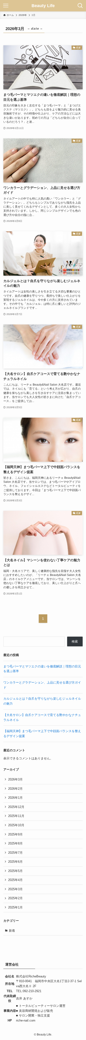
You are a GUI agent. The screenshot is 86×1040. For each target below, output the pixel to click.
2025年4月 (15, 880)
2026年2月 (15, 788)
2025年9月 (15, 834)
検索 (75, 641)
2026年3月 (15, 779)
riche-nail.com (25, 1020)
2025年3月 (15, 889)
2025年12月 (16, 807)
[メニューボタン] (5, 5)
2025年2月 (15, 898)
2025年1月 (15, 907)
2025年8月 (15, 843)
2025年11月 (16, 816)
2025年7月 (15, 852)
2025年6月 (15, 861)
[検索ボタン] (80, 5)
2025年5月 (15, 871)
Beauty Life (43, 6)
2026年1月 (15, 797)
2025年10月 (16, 825)
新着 (12, 930)
